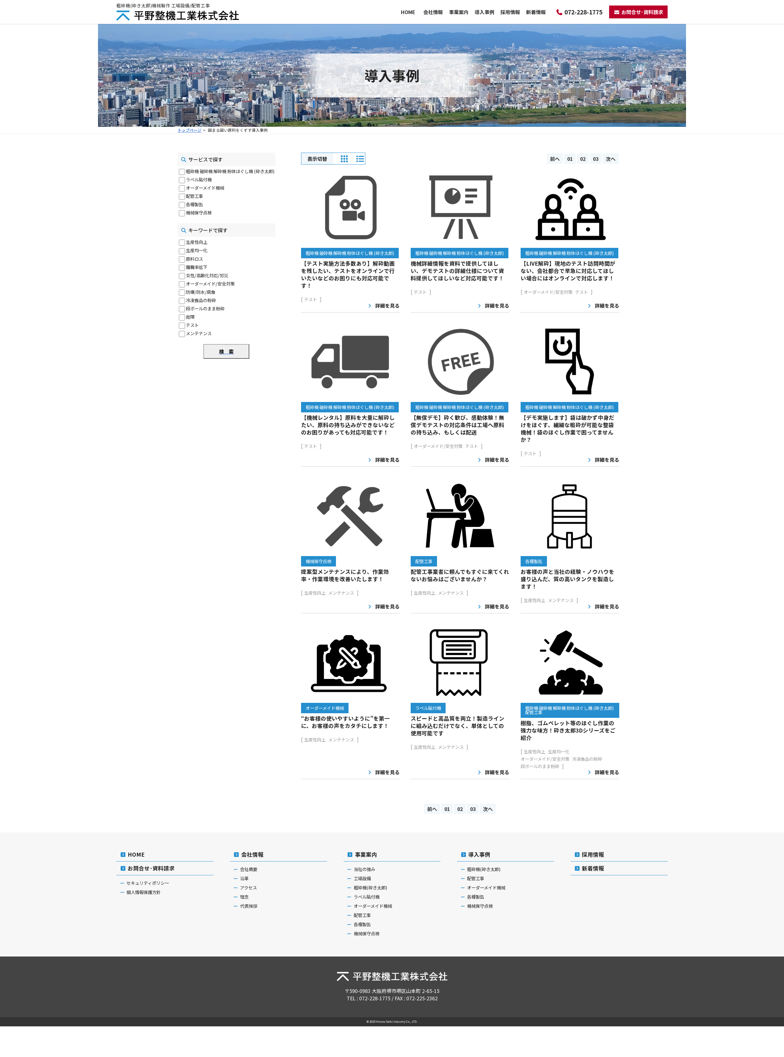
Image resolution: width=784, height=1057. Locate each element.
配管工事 (194, 196)
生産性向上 (196, 242)
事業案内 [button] (459, 12)
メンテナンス (199, 333)
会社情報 (252, 854)
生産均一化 (196, 250)
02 (583, 158)
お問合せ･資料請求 (642, 12)
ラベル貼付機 (199, 179)
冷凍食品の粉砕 (201, 300)
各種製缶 (194, 204)
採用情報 (510, 12)
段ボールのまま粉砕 (205, 308)
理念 (244, 896)
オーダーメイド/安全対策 (210, 283)
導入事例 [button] (484, 12)
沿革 (244, 878)
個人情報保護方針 (143, 892)
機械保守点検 (199, 212)
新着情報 (536, 12)
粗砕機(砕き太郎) (370, 887)
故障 (190, 316)
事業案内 (366, 854)
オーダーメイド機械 (205, 187)
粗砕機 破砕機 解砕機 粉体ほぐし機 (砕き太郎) (230, 171)
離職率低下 (196, 267)
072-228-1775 (583, 12)
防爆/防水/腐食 (200, 292)
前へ (555, 158)
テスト (192, 325)
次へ (611, 158)
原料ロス (194, 259)
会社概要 (248, 869)
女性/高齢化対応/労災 (207, 275)
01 (570, 158)
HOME (408, 12)
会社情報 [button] (433, 12)
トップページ (190, 130)
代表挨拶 (248, 906)
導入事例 (479, 854)
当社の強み (364, 869)
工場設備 (362, 878)
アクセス (248, 887)
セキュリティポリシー (147, 883)
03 (595, 158)
